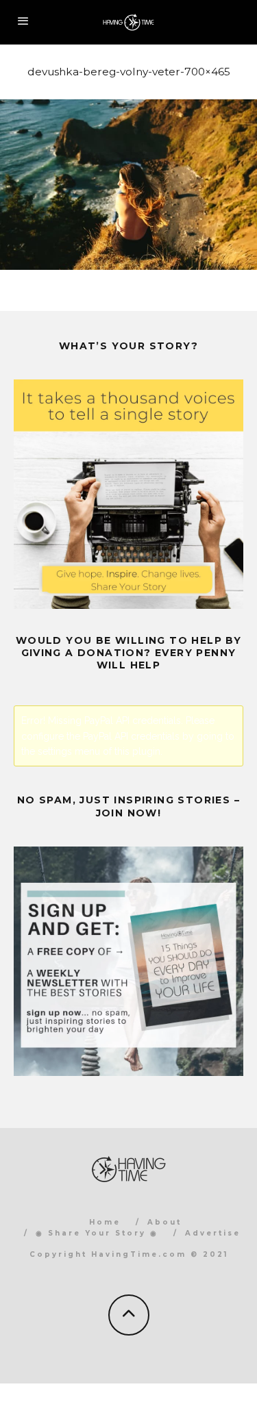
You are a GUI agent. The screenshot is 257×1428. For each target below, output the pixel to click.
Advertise (213, 1233)
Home (105, 1222)
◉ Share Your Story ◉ (97, 1233)
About (164, 1222)
